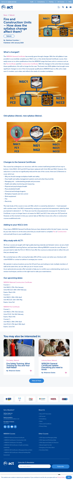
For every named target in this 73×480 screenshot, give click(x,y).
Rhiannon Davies (14, 370)
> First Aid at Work (43, 450)
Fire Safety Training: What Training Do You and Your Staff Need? (18, 365)
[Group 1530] (15, 426)
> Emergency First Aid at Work (47, 447)
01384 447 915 (7, 414)
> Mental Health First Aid (45, 445)
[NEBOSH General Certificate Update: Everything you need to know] (54, 347)
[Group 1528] (8, 426)
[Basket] (71, 7)
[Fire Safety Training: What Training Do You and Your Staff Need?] (19, 347)
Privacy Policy (61, 477)
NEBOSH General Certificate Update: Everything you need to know (52, 366)
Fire (54, 231)
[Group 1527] (5, 426)
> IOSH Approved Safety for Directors (48, 442)
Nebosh (16, 360)
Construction (62, 231)
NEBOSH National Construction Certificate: (18, 282)
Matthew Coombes (12, 40)
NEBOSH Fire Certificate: (12, 307)
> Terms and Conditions (45, 423)
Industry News (46, 360)
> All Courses (42, 416)
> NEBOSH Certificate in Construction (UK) (15, 440)
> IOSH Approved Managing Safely (48, 437)
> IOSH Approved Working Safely (47, 440)
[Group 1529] (11, 426)
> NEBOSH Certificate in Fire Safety (13, 442)
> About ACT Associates (45, 413)
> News (41, 421)
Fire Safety (9, 360)
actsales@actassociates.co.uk (11, 418)
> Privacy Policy (43, 426)
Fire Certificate (11, 64)
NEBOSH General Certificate (15, 56)
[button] (59, 7)
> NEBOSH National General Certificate (14, 437)
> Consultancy (42, 418)
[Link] (67, 7)
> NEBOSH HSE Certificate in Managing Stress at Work (18, 450)
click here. (6, 423)
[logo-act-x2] (7, 7)
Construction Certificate (30, 64)
